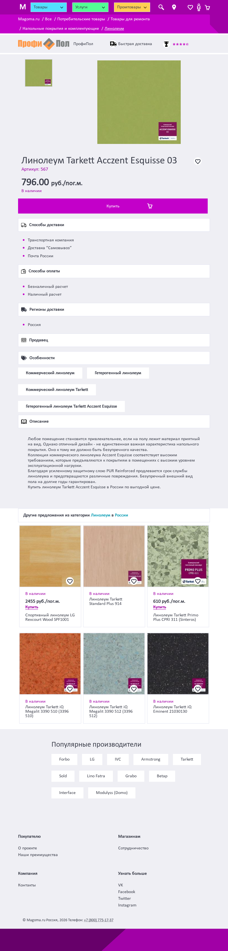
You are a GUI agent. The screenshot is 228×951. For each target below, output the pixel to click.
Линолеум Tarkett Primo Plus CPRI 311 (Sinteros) (175, 617)
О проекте (27, 848)
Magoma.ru (28, 19)
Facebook (126, 892)
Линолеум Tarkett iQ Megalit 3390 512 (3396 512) (111, 711)
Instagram (127, 905)
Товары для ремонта (130, 19)
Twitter (124, 898)
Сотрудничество (133, 848)
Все (48, 19)
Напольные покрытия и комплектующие (61, 28)
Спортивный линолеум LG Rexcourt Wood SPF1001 (50, 617)
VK (120, 885)
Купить (113, 206)
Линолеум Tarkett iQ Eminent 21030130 (172, 709)
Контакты (27, 885)
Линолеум (114, 28)
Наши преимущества (38, 855)
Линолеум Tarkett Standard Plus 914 (105, 601)
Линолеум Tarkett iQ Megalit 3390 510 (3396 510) (47, 711)
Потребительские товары (81, 19)
